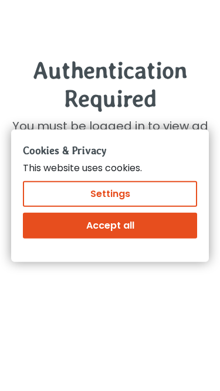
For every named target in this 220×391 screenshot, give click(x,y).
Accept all (110, 225)
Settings (110, 193)
